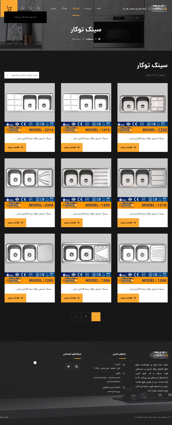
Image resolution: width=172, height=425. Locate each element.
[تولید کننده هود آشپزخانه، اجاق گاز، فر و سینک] (157, 8)
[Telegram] (68, 366)
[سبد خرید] (9, 8)
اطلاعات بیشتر (126, 147)
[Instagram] (76, 366)
